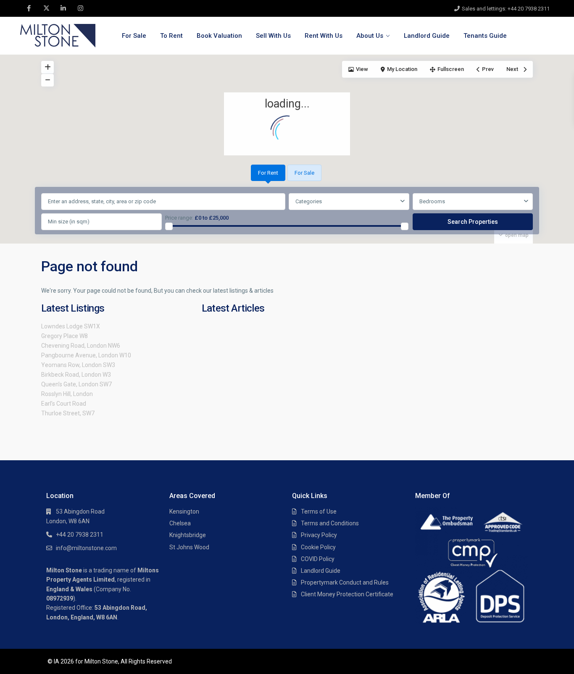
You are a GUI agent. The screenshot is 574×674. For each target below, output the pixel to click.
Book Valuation (219, 35)
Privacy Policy (319, 535)
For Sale (134, 35)
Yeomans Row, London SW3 (78, 365)
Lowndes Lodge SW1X (70, 326)
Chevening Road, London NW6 (80, 345)
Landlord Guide (427, 35)
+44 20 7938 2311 (79, 534)
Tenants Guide (485, 35)
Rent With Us (323, 35)
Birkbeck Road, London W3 (76, 374)
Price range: (179, 218)
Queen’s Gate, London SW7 (76, 384)
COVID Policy (317, 559)
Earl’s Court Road (63, 403)
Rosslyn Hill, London (67, 394)
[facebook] (28, 8)
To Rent (171, 35)
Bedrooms (432, 201)
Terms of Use (319, 511)
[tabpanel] (287, 212)
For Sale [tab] (304, 173)
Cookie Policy (318, 547)
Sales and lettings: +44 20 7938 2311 (506, 8)
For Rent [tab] (268, 173)
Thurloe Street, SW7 (68, 413)
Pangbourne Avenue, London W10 (86, 355)
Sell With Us (273, 35)
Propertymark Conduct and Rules (345, 582)
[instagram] (80, 8)
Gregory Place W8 (64, 336)
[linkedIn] (63, 8)
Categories (308, 201)
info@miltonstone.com (86, 548)
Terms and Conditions (330, 523)
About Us (369, 35)
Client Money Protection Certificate (347, 594)
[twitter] (46, 8)
